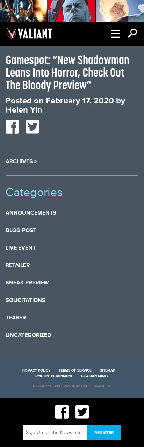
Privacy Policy (36, 370)
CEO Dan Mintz (95, 376)
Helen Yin (24, 110)
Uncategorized (28, 335)
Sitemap (107, 370)
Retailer (18, 265)
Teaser (16, 317)
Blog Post (21, 230)
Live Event (21, 247)
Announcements (31, 212)
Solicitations (25, 300)
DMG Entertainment (54, 376)
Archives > (21, 161)
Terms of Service (75, 370)
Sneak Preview (27, 282)
